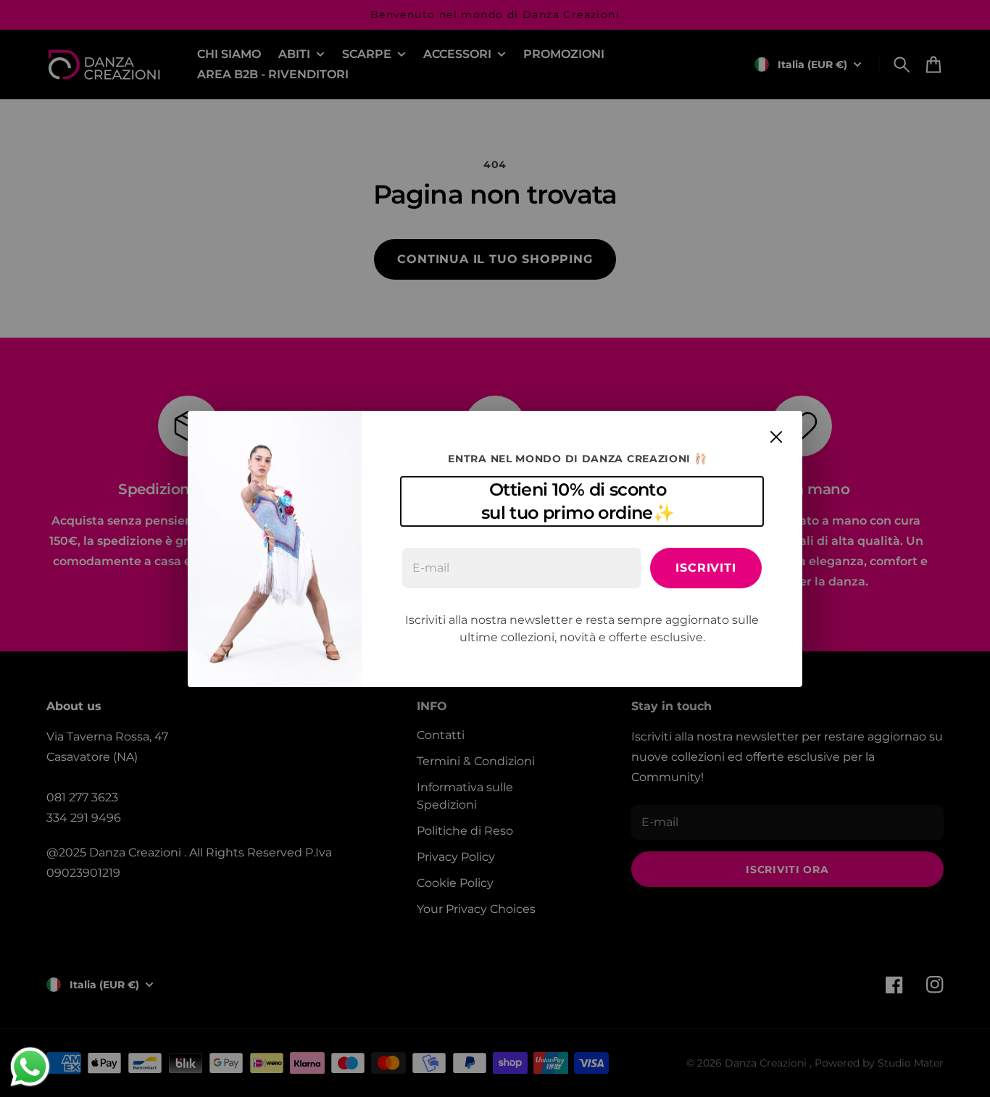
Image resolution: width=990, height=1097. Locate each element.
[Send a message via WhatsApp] (30, 1067)
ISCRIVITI (705, 568)
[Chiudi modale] (776, 436)
